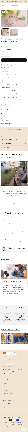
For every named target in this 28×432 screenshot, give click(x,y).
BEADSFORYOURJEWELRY (11, 329)
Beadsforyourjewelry (13, 422)
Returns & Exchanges (8, 393)
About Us (5, 383)
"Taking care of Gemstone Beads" (13, 281)
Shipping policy (19, 426)
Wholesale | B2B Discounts (9, 397)
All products (19, 97)
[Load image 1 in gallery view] (5, 32)
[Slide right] (17, 203)
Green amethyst (16, 99)
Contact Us (5, 386)
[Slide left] (10, 203)
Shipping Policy (6, 390)
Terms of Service (7, 400)
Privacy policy (20, 424)
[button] (3, 5)
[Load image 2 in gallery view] (14, 32)
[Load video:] (14, 249)
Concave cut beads (6, 99)
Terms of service (10, 426)
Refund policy (13, 424)
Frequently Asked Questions (9, 403)
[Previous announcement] (2, 1)
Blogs (4, 407)
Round (22, 99)
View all (25, 260)
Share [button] (4, 113)
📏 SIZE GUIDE (5, 104)
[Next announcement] (25, 1)
